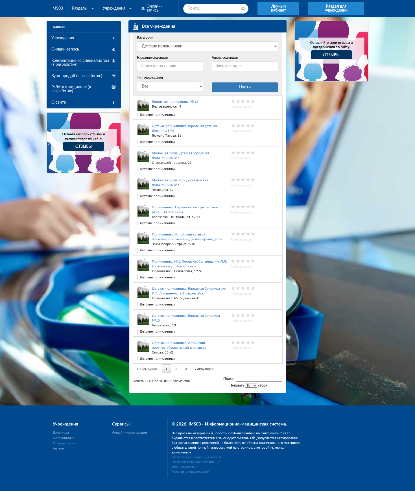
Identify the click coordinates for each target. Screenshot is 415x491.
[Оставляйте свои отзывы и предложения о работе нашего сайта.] (84, 142)
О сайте (58, 102)
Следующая (204, 368)
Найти (245, 87)
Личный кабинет (278, 8)
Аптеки (58, 448)
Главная (58, 27)
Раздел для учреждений (336, 8)
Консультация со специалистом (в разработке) (80, 63)
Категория (145, 37)
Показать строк (248, 385)
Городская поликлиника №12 (175, 101)
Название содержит (153, 57)
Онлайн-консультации (129, 432)
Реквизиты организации (190, 471)
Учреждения (62, 38)
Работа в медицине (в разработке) (71, 89)
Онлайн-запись (65, 49)
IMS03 (57, 8)
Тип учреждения (150, 77)
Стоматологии (64, 443)
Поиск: (228, 379)
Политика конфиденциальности (197, 457)
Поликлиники (64, 438)
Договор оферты (185, 466)
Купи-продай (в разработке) (76, 76)
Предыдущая (147, 368)
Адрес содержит (225, 57)
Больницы (61, 432)
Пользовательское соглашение (196, 462)
